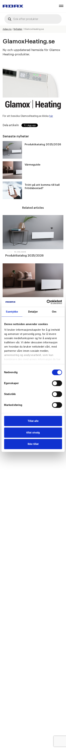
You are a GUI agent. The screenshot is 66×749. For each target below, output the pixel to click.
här (51, 116)
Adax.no (7, 29)
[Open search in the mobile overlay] (33, 18)
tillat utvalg (33, 432)
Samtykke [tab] (12, 311)
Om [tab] (54, 311)
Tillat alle (33, 420)
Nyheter (18, 29)
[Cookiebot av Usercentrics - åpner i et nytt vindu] (47, 302)
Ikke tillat (33, 443)
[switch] (57, 383)
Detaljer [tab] (33, 311)
